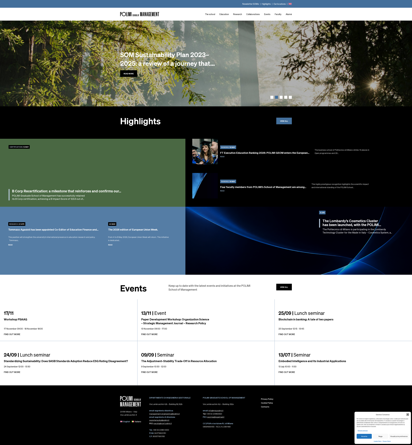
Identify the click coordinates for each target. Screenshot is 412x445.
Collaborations (253, 14)
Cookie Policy (378, 441)
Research (237, 14)
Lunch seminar (302, 313)
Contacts (265, 407)
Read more (129, 80)
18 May (228, 147)
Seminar (157, 354)
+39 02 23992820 (212, 414)
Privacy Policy (387, 441)
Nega (380, 436)
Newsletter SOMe (250, 3)
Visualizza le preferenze (399, 436)
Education (224, 14)
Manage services (363, 430)
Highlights (266, 3)
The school (210, 14)
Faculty (278, 14)
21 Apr (16, 224)
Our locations (279, 3)
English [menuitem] (126, 421)
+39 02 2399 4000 (159, 430)
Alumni (289, 14)
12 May (19, 147)
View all (284, 121)
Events (267, 14)
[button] (408, 414)
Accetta (364, 436)
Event (153, 313)
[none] (290, 4)
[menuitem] (290, 4)
